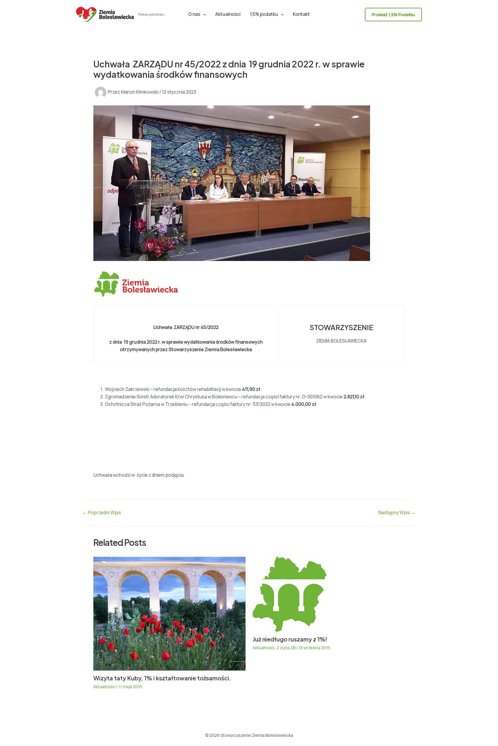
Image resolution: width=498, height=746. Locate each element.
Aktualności (228, 14)
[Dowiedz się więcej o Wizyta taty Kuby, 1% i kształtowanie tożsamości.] (169, 613)
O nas (194, 14)
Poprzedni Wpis (101, 512)
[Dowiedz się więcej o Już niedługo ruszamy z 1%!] (290, 593)
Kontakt (301, 14)
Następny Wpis (397, 512)
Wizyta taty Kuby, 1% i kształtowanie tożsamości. (162, 677)
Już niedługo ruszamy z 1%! (290, 639)
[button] (203, 14)
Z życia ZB (286, 647)
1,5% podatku (264, 14)
